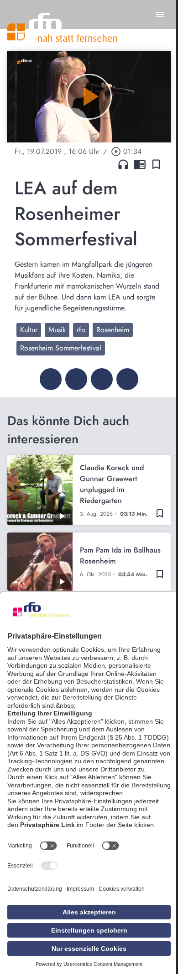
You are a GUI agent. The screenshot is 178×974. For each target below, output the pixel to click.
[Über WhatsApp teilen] (102, 379)
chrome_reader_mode (139, 164)
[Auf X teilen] (76, 379)
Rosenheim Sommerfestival (60, 348)
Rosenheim (112, 330)
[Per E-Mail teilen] (127, 379)
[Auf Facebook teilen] (51, 379)
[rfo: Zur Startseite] (62, 27)
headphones (123, 164)
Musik (57, 330)
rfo (81, 330)
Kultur (28, 330)
